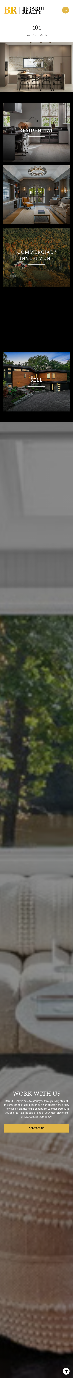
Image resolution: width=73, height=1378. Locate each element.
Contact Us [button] (36, 1128)
